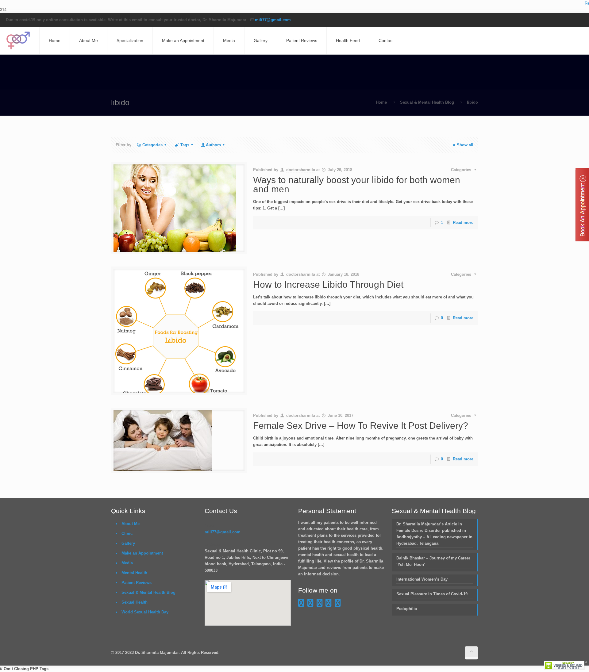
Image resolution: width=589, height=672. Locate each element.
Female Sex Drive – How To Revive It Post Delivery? (360, 425)
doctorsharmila (300, 169)
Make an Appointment (142, 553)
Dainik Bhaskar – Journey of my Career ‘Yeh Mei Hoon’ (433, 561)
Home (381, 102)
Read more (463, 222)
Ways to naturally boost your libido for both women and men (356, 184)
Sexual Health (134, 602)
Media (127, 563)
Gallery (128, 543)
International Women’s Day (422, 579)
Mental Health (134, 572)
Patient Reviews (136, 582)
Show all (465, 145)
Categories (152, 145)
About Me (130, 523)
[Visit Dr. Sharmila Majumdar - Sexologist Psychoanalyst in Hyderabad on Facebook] (301, 604)
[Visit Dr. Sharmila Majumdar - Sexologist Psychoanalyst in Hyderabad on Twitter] (338, 604)
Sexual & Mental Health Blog (427, 102)
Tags (184, 145)
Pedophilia (406, 608)
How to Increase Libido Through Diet (328, 284)
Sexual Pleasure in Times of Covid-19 (432, 594)
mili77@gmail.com (273, 19)
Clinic (127, 533)
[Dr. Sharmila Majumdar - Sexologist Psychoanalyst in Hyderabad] (18, 40)
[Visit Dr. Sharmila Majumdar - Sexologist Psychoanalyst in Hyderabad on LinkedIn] (328, 604)
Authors (213, 145)
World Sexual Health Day (144, 612)
